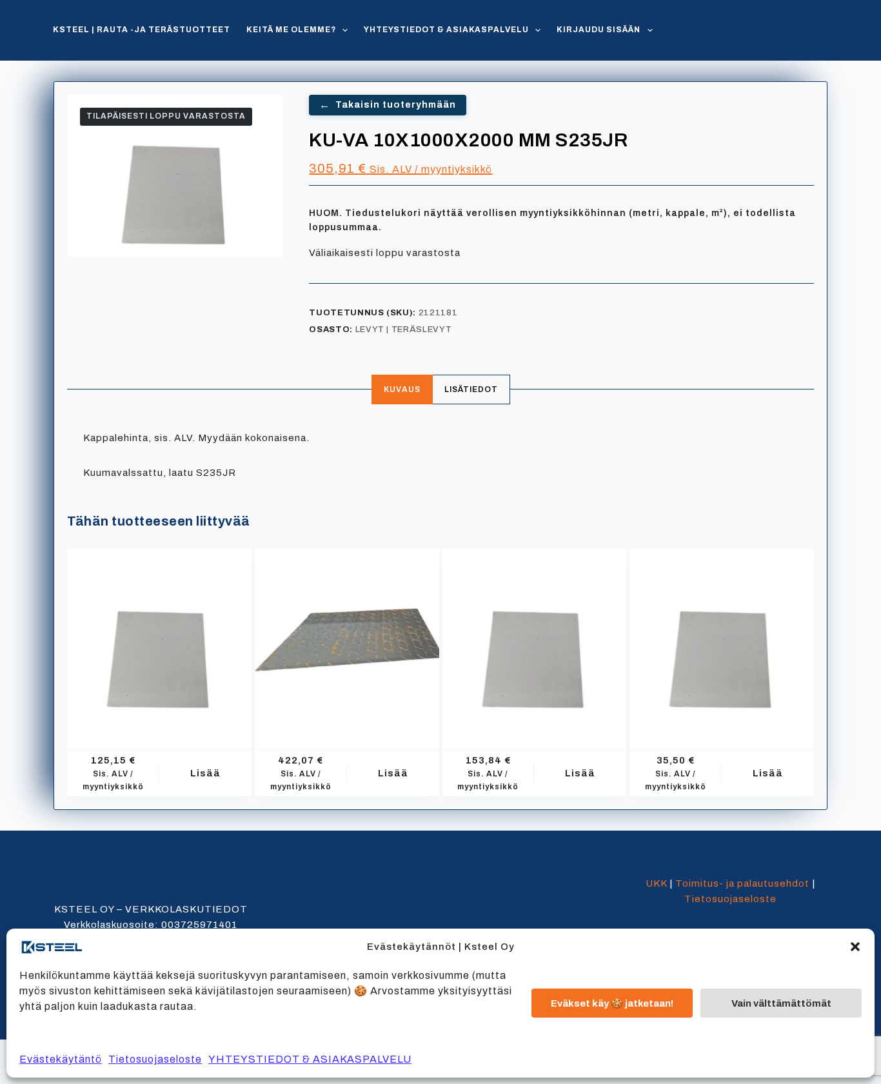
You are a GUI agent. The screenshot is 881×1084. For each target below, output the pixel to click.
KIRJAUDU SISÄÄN (598, 29)
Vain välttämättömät (781, 1003)
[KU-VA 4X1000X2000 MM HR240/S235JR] (159, 641)
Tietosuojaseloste (155, 1059)
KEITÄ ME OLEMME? (291, 29)
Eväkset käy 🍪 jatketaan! (612, 1003)
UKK (656, 883)
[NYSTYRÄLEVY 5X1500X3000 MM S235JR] (347, 641)
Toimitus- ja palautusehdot (742, 883)
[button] (855, 946)
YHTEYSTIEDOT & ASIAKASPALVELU (309, 1059)
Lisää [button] (205, 773)
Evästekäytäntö (60, 1059)
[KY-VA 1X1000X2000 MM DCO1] (721, 641)
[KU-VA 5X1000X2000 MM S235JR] (534, 641)
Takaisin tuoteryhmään (387, 104)
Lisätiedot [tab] (471, 389)
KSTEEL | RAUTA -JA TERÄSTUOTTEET (141, 29)
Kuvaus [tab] (402, 389)
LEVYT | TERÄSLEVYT (403, 329)
